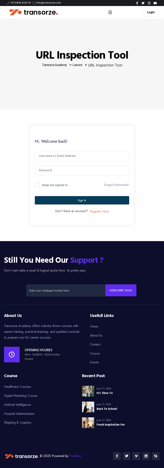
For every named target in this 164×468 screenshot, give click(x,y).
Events (94, 362)
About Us (96, 335)
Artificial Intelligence (17, 404)
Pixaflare (75, 456)
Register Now (99, 211)
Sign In (82, 200)
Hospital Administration (19, 413)
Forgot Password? (116, 185)
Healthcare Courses (17, 386)
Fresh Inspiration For (111, 424)
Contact (95, 344)
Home (94, 326)
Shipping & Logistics (17, 422)
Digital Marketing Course (20, 395)
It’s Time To (105, 393)
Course (95, 353)
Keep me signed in (55, 185)
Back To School (107, 409)
